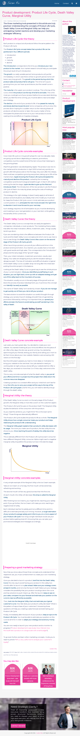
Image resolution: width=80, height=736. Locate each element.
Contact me (67, 83)
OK (73, 94)
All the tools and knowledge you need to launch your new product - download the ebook (68, 121)
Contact (66, 3)
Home (57, 3)
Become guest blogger (68, 85)
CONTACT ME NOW (18, 726)
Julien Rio (39, 733)
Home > (5, 21)
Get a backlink (68, 87)
